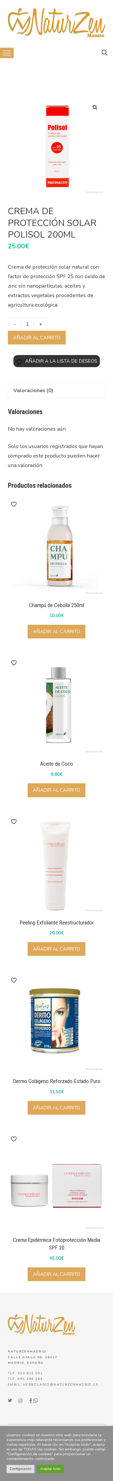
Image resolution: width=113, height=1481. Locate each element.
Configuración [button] (20, 1469)
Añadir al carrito (36, 337)
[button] (104, 53)
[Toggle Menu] (7, 53)
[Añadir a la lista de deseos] (14, 504)
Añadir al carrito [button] (56, 631)
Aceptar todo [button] (50, 1469)
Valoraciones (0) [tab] (33, 390)
